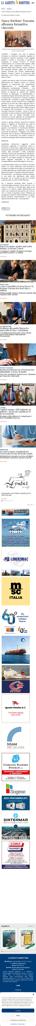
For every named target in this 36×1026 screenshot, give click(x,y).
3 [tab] (4, 500)
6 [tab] (9, 500)
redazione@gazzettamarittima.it (21, 967)
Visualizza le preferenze (18, 1020)
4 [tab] (6, 500)
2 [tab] (3, 500)
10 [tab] (15, 951)
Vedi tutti (29, 505)
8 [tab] (12, 500)
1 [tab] (1, 500)
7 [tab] (11, 500)
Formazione (3, 256)
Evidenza (9, 9)
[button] (33, 994)
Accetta (18, 1010)
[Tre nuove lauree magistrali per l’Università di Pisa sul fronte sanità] (18, 436)
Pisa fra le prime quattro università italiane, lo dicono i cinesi (16, 247)
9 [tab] (14, 951)
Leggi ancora (18, 496)
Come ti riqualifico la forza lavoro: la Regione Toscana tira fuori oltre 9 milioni (16, 288)
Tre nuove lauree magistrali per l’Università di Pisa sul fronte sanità (16, 452)
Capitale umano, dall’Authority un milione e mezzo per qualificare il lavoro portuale (15, 411)
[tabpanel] (18, 496)
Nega (18, 1015)
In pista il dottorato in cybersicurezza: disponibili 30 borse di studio (17, 370)
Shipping (18, 990)
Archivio (30, 926)
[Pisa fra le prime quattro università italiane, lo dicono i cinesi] (18, 231)
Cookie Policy (13, 1024)
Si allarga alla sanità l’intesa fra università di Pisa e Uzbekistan (14, 329)
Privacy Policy (21, 1024)
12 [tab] (18, 951)
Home (3, 9)
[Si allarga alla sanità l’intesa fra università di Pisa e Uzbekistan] (18, 313)
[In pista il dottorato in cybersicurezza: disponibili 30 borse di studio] (18, 354)
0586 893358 (22, 963)
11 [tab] (17, 951)
